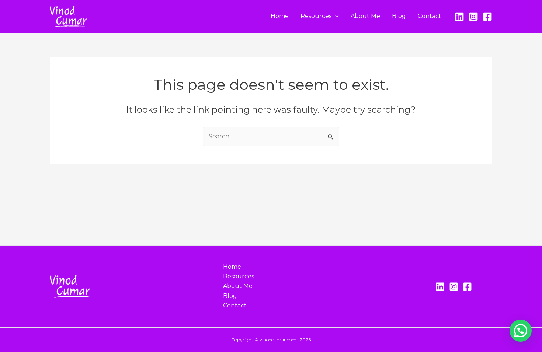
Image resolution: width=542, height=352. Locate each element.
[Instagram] (473, 16)
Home (280, 16)
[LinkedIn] (459, 16)
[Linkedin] (440, 286)
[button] (335, 16)
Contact (429, 16)
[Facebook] (487, 16)
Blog (399, 16)
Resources (315, 16)
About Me (365, 16)
